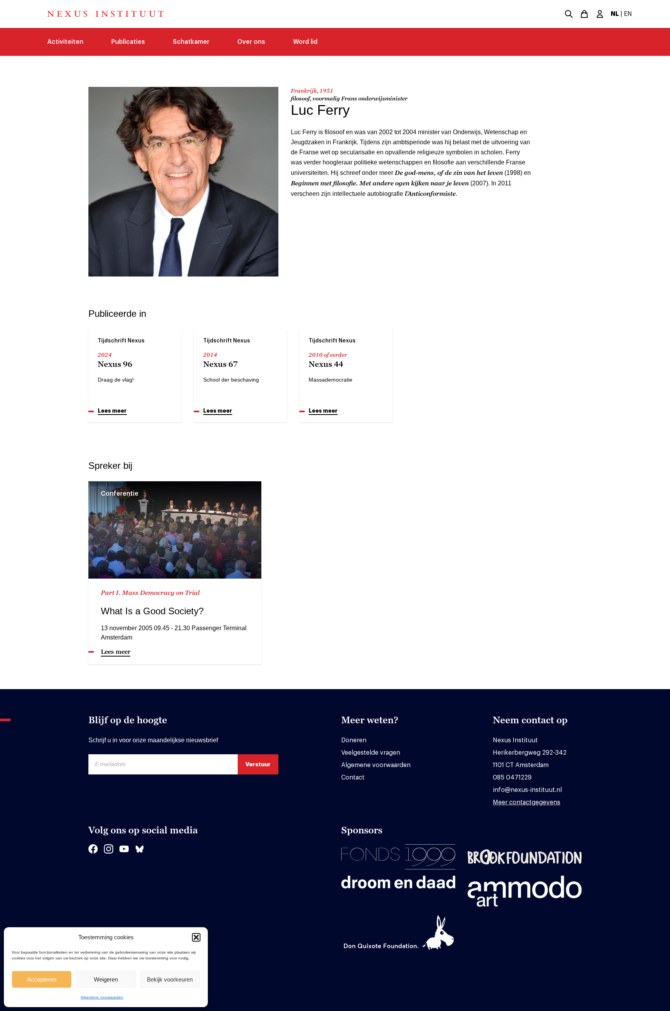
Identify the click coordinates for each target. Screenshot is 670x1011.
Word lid (305, 42)
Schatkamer (191, 42)
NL (615, 14)
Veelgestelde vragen (370, 753)
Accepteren (41, 979)
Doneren (353, 740)
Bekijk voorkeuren (170, 979)
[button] (196, 937)
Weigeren (106, 979)
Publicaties (128, 42)
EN (628, 14)
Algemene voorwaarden (102, 997)
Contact (352, 777)
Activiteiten (65, 42)
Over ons (251, 42)
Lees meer (112, 410)
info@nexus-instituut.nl (527, 790)
